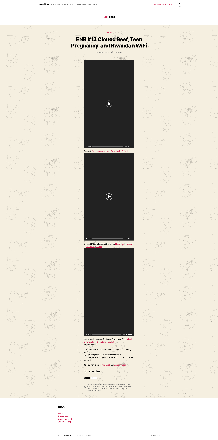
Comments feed (65, 419)
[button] (109, 104)
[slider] (130, 334)
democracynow (110, 384)
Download (115, 151)
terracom (112, 388)
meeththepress (95, 386)
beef (94, 384)
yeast (99, 390)
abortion (89, 384)
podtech (89, 388)
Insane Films (43, 4)
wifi (96, 390)
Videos (109, 33)
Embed (125, 151)
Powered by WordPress (83, 435)
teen (106, 388)
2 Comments (118, 52)
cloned (98, 384)
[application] (109, 104)
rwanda (102, 388)
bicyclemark (105, 365)
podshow (128, 386)
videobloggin (119, 388)
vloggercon (90, 390)
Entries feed (63, 416)
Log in (60, 413)
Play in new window (100, 151)
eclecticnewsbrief (121, 384)
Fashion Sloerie (120, 365)
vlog (125, 388)
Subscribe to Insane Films (163, 4)
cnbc (102, 384)
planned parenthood (111, 386)
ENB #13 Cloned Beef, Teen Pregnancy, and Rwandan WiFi (109, 42)
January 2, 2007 (104, 52)
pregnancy (96, 388)
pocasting (122, 386)
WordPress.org (64, 422)
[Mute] (129, 146)
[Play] (86, 146)
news (102, 386)
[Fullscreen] (131, 146)
